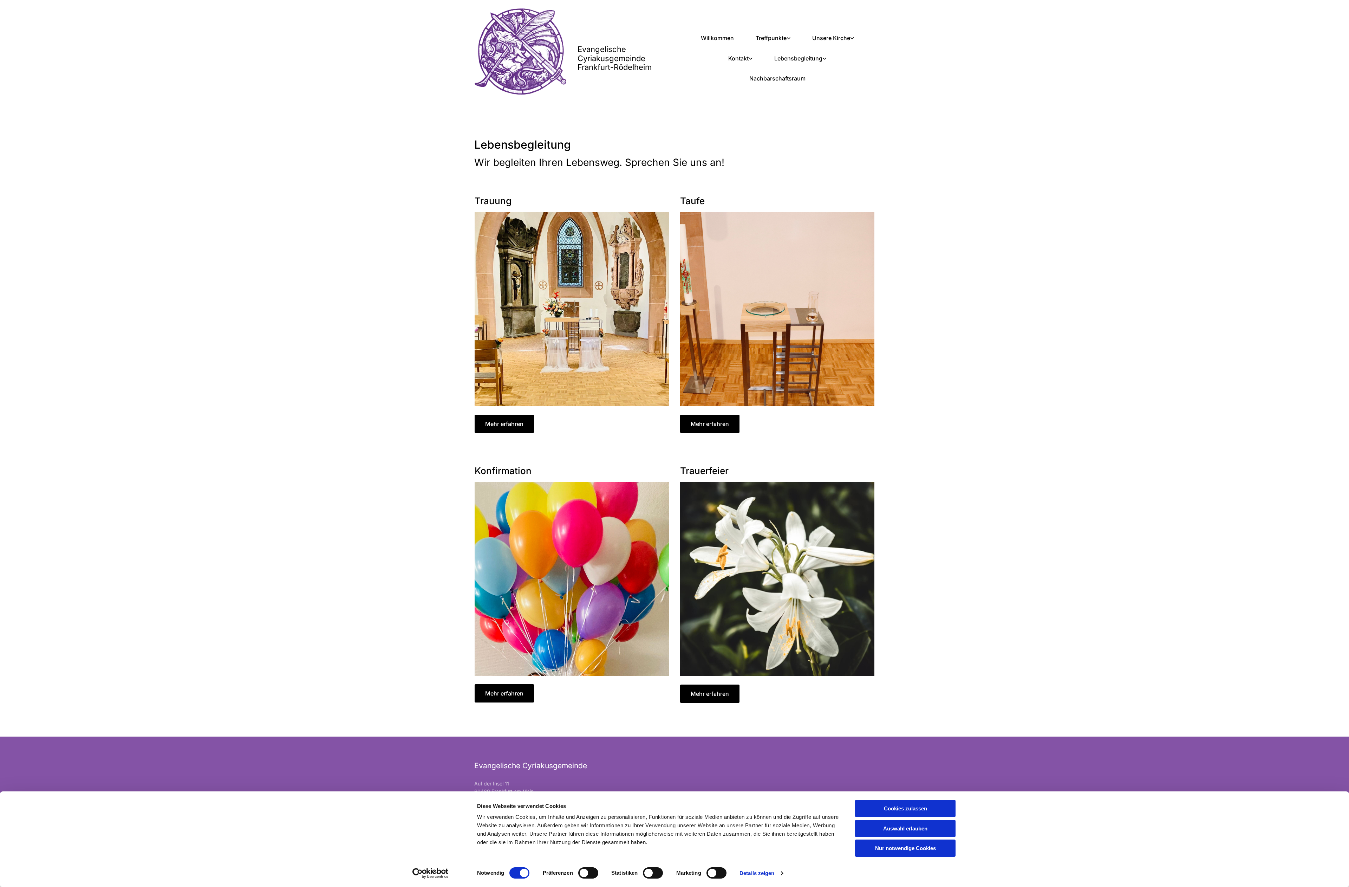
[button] (504, 424)
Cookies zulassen (905, 808)
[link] (773, 38)
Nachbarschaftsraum (777, 78)
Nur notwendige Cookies (905, 848)
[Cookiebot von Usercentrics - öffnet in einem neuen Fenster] (430, 873)
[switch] (588, 873)
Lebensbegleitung (798, 58)
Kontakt (738, 58)
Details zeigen (756, 873)
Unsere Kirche (831, 37)
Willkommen (717, 37)
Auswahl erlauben (905, 828)
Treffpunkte (771, 37)
